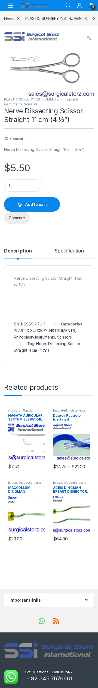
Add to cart (36, 204)
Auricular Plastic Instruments (20, 412)
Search (68, 5)
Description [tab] (18, 251)
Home (9, 18)
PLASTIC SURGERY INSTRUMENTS (56, 18)
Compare (18, 138)
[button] (89, 38)
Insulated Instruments (69, 410)
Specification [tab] (69, 251)
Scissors (31, 104)
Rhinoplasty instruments (34, 337)
